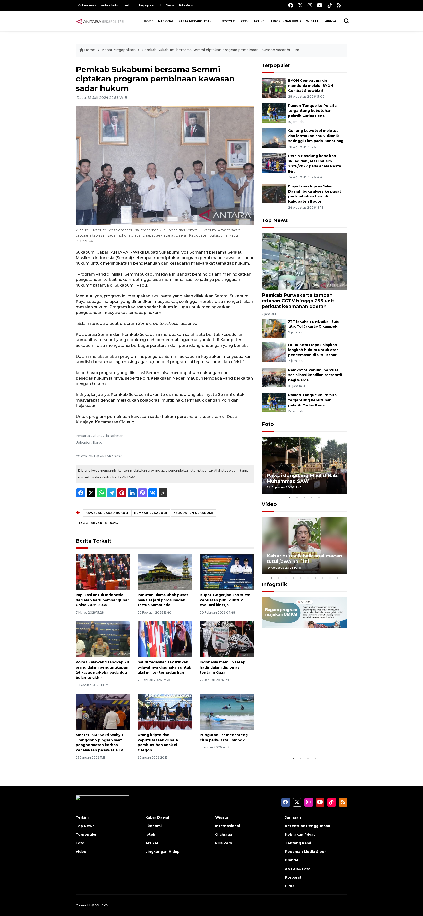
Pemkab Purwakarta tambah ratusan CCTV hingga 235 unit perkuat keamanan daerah (298, 300)
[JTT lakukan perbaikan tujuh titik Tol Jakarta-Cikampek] (274, 328)
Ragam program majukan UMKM (297, 738)
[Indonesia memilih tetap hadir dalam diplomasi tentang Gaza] (227, 639)
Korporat (293, 877)
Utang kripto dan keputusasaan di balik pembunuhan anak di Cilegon (158, 742)
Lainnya (330, 21)
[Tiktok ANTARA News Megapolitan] (330, 5)
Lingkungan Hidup (286, 21)
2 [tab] (297, 497)
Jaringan (293, 817)
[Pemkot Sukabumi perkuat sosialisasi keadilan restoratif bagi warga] (274, 377)
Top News (167, 5)
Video (269, 504)
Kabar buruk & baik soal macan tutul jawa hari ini (304, 558)
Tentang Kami (298, 843)
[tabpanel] (304, 465)
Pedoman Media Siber (305, 851)
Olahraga (223, 834)
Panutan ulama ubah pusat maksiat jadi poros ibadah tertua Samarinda (163, 600)
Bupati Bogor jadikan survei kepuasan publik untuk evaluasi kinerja (225, 600)
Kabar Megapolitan (195, 21)
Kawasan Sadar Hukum (107, 513)
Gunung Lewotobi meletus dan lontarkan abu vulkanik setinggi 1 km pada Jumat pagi (316, 135)
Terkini (128, 5)
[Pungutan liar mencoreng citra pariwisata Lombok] (227, 711)
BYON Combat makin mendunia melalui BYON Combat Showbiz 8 (310, 85)
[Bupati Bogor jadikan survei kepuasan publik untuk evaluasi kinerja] (227, 571)
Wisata (312, 21)
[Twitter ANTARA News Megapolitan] (300, 5)
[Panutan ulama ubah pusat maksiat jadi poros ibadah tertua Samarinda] (165, 571)
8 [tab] (322, 577)
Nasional (166, 21)
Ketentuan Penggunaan (307, 826)
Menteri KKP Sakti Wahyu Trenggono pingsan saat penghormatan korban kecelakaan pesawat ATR (99, 742)
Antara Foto (109, 5)
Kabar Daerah (158, 817)
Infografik (274, 584)
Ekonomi (153, 826)
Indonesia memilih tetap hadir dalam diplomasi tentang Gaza (222, 667)
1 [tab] (289, 497)
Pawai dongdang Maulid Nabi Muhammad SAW (303, 478)
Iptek (244, 21)
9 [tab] (330, 577)
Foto (268, 424)
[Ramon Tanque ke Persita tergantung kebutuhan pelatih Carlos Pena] (274, 112)
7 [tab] (315, 577)
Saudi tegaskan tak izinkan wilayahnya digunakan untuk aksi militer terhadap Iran (164, 667)
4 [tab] (311, 497)
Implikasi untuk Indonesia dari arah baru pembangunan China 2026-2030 (103, 600)
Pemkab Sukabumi (150, 513)
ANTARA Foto (298, 869)
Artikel (260, 21)
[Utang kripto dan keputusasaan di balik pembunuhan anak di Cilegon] (165, 711)
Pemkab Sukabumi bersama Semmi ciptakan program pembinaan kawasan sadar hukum (220, 50)
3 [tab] (304, 497)
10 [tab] (337, 577)
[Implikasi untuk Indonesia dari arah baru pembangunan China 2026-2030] (103, 571)
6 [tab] (308, 577)
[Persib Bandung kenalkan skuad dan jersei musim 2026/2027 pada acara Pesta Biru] (274, 163)
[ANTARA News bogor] (100, 21)
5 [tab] (319, 497)
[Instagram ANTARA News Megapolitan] (310, 5)
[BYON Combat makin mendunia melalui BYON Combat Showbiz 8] (274, 87)
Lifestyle (227, 21)
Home (148, 21)
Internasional (227, 826)
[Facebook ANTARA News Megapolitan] (290, 5)
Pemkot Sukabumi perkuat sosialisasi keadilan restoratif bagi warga (315, 375)
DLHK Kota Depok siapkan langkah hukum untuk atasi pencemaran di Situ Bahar (313, 350)
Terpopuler (146, 5)
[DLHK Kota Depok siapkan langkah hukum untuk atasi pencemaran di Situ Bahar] (274, 351)
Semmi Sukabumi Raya (98, 523)
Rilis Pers (186, 5)
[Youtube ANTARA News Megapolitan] (320, 5)
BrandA (292, 860)
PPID (289, 886)
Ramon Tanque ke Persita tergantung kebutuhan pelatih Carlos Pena (312, 111)
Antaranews (87, 5)
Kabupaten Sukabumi (193, 513)
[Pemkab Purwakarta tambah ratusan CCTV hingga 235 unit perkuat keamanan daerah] (304, 261)
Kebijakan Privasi (300, 834)
